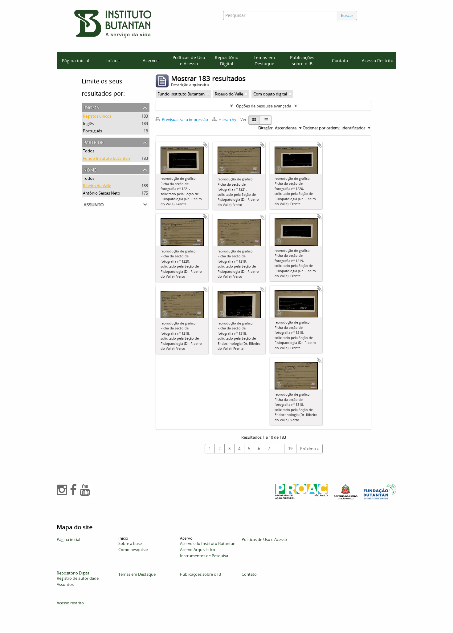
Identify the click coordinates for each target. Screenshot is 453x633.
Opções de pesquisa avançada (263, 106)
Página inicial (75, 60)
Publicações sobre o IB (302, 60)
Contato (340, 60)
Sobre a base (130, 543)
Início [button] (111, 60)
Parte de (94, 142)
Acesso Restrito (377, 60)
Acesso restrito (70, 603)
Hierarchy (227, 119)
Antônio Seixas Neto (101, 193)
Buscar (347, 15)
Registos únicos (97, 116)
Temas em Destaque (264, 60)
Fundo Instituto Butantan (106, 158)
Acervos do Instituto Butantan (207, 543)
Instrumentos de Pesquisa (204, 555)
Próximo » (309, 448)
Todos (88, 151)
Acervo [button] (150, 60)
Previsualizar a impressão (184, 119)
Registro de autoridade (78, 578)
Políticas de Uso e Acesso (189, 60)
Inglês (88, 123)
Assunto (94, 204)
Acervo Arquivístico (197, 549)
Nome (90, 169)
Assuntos (65, 584)
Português (92, 131)
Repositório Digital (226, 60)
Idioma (91, 107)
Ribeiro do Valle (97, 185)
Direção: (265, 128)
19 (290, 448)
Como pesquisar (133, 549)
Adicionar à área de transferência (205, 145)
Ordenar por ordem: (321, 128)
